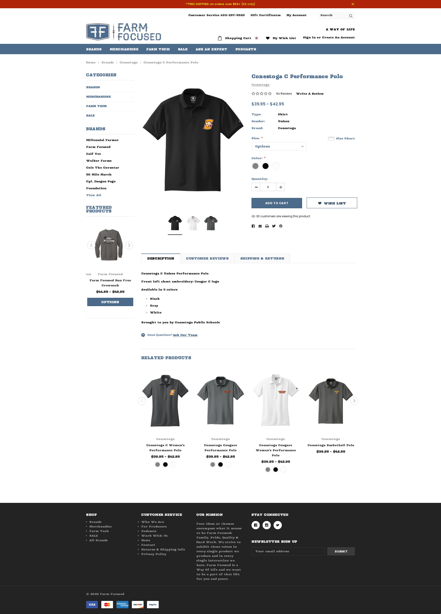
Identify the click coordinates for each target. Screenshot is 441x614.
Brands (94, 49)
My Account (296, 15)
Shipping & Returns (262, 258)
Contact (148, 544)
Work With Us (154, 535)
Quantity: (260, 178)
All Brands (98, 540)
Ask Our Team (185, 335)
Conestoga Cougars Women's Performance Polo (276, 450)
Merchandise (124, 49)
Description (160, 258)
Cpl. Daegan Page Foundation (101, 185)
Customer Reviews (207, 258)
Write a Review (310, 93)
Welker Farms (99, 160)
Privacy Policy (153, 554)
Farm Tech (96, 106)
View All (93, 195)
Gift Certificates (266, 15)
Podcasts (148, 531)
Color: (257, 158)
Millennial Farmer (102, 140)
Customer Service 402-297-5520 (216, 15)
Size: (256, 138)
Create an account (338, 37)
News (145, 540)
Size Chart (345, 138)
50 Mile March (99, 174)
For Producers (154, 526)
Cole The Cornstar (102, 167)
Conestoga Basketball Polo (331, 445)
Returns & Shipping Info (163, 549)
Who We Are (152, 522)
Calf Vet (93, 153)
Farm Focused (98, 147)
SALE (90, 115)
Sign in (309, 37)
